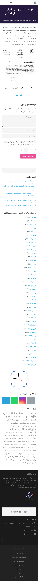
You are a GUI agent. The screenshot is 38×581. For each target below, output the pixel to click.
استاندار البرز (10, 420)
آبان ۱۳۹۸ (33, 346)
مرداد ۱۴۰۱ (33, 228)
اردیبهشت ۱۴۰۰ (31, 282)
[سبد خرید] (2, 2)
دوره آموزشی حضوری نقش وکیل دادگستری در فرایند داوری (19, 194)
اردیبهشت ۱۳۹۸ (31, 361)
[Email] (31, 400)
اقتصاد (27, 429)
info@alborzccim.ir (27, 534)
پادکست (25, 453)
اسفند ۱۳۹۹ (32, 289)
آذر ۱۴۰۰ (33, 257)
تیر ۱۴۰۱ (33, 231)
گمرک (29, 463)
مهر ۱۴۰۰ (33, 264)
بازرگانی (24, 432)
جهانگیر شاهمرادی (9, 432)
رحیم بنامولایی (21, 441)
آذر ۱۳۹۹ (33, 300)
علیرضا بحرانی (20, 447)
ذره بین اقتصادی (18, 435)
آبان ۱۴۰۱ (33, 217)
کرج (28, 459)
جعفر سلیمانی (18, 432)
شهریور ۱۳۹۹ (32, 310)
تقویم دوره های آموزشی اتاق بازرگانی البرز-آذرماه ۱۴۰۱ (18, 187)
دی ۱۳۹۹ (33, 296)
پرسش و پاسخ (19, 565)
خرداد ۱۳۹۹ (32, 321)
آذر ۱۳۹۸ (33, 343)
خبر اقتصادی (30, 435)
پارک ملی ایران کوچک (28, 456)
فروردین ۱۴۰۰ (32, 285)
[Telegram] (6, 400)
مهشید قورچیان (11, 451)
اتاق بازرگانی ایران (15, 417)
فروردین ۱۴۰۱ (32, 242)
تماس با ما (19, 573)
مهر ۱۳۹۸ (33, 350)
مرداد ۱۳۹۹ (32, 314)
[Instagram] (22, 400)
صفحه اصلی (19, 553)
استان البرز (21, 420)
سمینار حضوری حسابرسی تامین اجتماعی (21, 181)
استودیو (23, 423)
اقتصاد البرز (18, 429)
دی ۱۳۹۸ (33, 339)
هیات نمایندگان (19, 561)
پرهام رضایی (14, 456)
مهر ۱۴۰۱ (33, 221)
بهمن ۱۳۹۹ (32, 292)
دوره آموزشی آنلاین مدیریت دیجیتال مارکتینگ (19, 200)
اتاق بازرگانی (14, 413)
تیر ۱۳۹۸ (33, 353)
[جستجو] (7, 2)
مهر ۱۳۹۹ (33, 307)
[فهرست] (11, 2)
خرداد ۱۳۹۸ (32, 357)
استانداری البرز (31, 423)
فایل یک (19, 95)
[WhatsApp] (14, 400)
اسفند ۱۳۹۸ (32, 332)
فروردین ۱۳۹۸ (31, 364)
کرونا (25, 460)
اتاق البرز (32, 413)
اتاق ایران (24, 413)
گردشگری (34, 463)
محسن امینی (10, 447)
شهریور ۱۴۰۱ (32, 224)
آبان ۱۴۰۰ (33, 260)
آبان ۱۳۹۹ (33, 303)
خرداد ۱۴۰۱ (32, 235)
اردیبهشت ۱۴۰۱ (31, 238)
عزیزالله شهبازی (21, 444)
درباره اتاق (19, 569)
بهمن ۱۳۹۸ (32, 335)
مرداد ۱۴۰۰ (32, 271)
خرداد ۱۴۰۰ (32, 278)
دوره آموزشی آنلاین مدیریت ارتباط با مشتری (20, 205)
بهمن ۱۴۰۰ (32, 249)
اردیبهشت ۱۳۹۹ (31, 325)
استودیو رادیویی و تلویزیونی (23, 424)
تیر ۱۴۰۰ (33, 274)
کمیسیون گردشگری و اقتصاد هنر (15, 460)
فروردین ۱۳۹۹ (32, 328)
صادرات (28, 444)
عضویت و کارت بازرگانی (19, 557)
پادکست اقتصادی (13, 453)
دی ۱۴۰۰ (33, 253)
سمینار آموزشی (12, 441)
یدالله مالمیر (24, 463)
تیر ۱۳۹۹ (33, 317)
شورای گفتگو (19, 577)
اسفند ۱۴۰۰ (32, 246)
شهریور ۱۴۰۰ (32, 267)
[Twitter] (21, 540)
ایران (28, 432)
